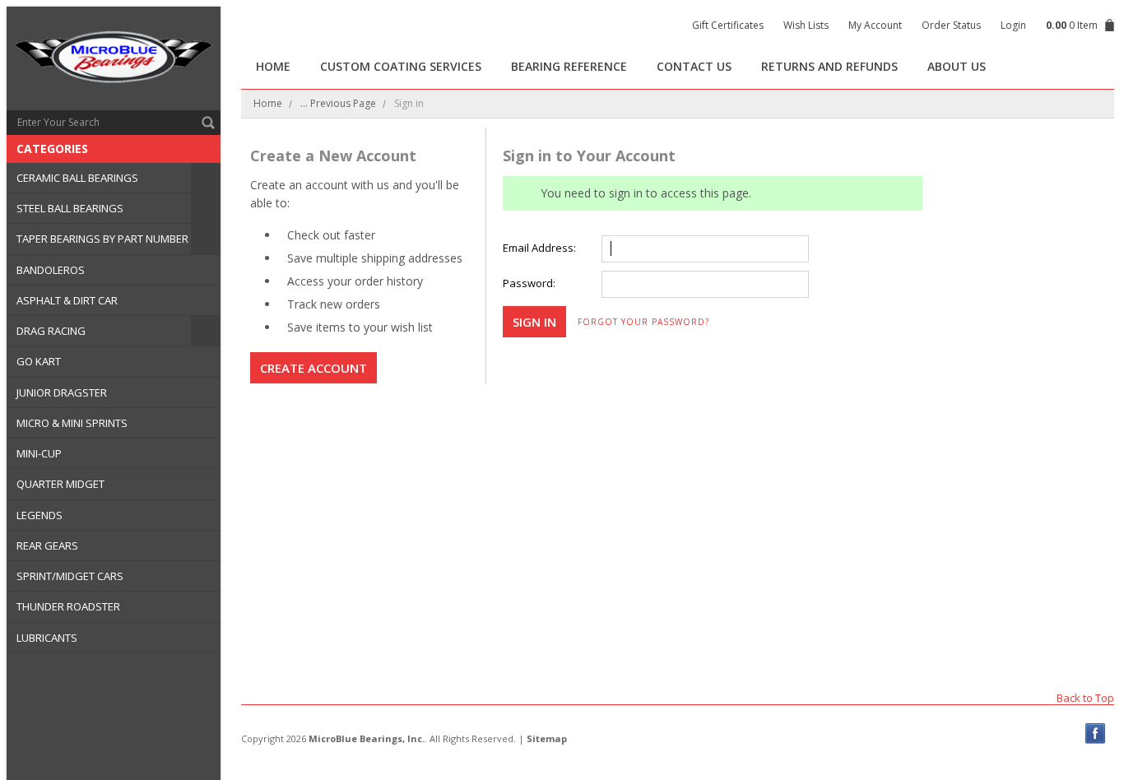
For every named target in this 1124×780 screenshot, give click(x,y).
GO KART (38, 361)
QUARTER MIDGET (60, 483)
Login (1013, 25)
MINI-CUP (39, 453)
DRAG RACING (51, 330)
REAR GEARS (47, 545)
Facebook (1095, 733)
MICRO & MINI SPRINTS (72, 423)
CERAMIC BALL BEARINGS (77, 177)
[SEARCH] (208, 122)
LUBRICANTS (46, 637)
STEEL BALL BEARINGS (69, 208)
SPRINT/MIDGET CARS (69, 576)
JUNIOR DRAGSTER (61, 392)
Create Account (313, 368)
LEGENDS (39, 515)
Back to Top (1085, 697)
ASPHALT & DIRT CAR (67, 300)
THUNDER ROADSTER (68, 606)
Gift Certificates (728, 25)
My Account (875, 25)
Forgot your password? (643, 321)
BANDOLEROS (50, 269)
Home (267, 103)
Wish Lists (806, 25)
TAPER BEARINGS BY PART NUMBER (102, 238)
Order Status (951, 25)
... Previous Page (338, 103)
